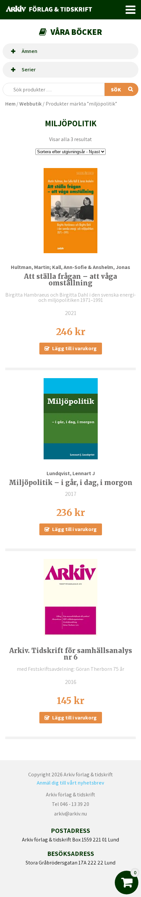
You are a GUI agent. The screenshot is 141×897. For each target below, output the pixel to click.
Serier (29, 69)
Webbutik (30, 103)
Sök (116, 89)
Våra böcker (76, 31)
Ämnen (29, 51)
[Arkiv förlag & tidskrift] (62, 10)
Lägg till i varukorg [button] (74, 348)
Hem (10, 103)
